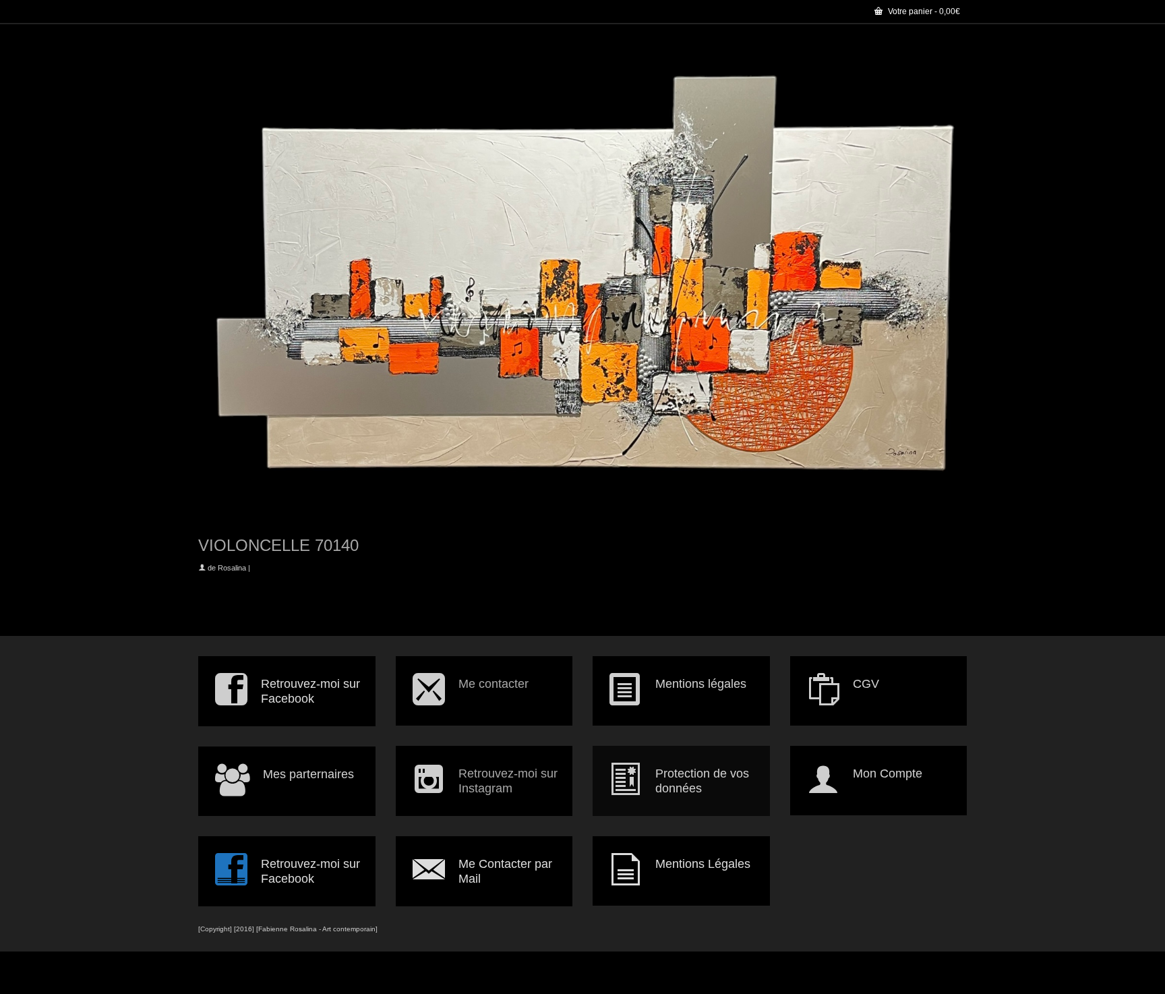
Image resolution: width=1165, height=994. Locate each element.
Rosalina (232, 568)
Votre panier (923, 11)
